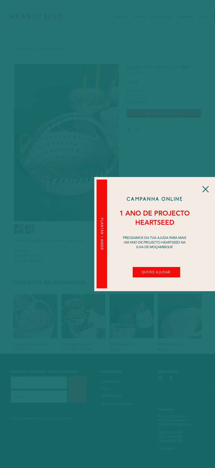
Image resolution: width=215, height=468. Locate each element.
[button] (205, 189)
